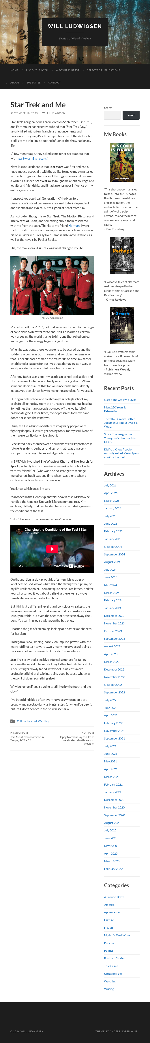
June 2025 (110, 523)
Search (108, 107)
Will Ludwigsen (75, 26)
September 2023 (114, 638)
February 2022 (113, 723)
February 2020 (113, 868)
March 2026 (111, 500)
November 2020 (114, 807)
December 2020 (114, 799)
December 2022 (114, 669)
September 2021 (114, 738)
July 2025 (110, 516)
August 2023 (112, 646)
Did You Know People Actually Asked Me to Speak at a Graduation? (121, 453)
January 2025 (112, 539)
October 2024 (113, 546)
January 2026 (112, 508)
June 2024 (110, 577)
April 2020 (110, 853)
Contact (54, 82)
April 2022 (110, 715)
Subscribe (34, 82)
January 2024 (112, 608)
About (14, 82)
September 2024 (114, 554)
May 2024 (110, 585)
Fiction (108, 927)
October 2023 (113, 631)
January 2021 (112, 792)
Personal (32, 721)
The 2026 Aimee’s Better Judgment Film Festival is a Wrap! (121, 422)
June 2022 (110, 707)
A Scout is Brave (68, 70)
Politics (108, 950)
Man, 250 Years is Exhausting (115, 409)
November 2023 (114, 623)
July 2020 (110, 830)
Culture (21, 721)
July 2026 (110, 485)
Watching (43, 721)
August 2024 (112, 562)
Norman (74, 226)
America (109, 904)
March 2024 (111, 592)
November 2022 (114, 677)
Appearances (112, 912)
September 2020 (114, 815)
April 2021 (110, 769)
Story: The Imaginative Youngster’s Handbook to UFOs (120, 438)
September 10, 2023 (24, 113)
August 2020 (112, 822)
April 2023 (110, 654)
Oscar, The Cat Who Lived (120, 399)
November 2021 (114, 730)
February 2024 (113, 600)
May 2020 (110, 845)
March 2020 (111, 861)
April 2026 (110, 493)
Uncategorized (113, 973)
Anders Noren (120, 1031)
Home (14, 70)
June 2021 (110, 753)
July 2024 (110, 569)
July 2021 (110, 746)
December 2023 (114, 615)
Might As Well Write (117, 935)
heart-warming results (32, 158)
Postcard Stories (114, 958)
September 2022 (114, 692)
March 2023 (111, 661)
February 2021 (113, 784)
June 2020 (110, 838)
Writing (109, 989)
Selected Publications (103, 70)
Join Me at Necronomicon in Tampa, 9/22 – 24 (27, 737)
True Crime (111, 966)
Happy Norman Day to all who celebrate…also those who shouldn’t (76, 738)
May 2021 (110, 761)
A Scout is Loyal (37, 70)
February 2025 (113, 531)
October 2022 (113, 684)
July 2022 (110, 700)
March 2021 (111, 776)
